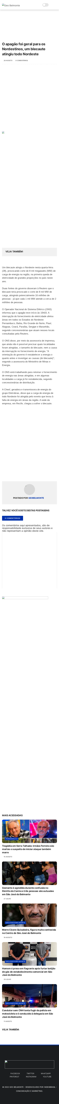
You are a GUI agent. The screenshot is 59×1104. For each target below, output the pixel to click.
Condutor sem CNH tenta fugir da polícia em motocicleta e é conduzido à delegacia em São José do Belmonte (27, 1013)
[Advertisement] (29, 99)
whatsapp (46, 1073)
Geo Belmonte (16, 1087)
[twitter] (10, 474)
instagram (31, 1077)
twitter (30, 1073)
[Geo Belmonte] (11, 5)
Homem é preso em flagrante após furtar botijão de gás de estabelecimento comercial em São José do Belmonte (28, 971)
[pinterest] (21, 474)
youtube (47, 1077)
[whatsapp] (15, 474)
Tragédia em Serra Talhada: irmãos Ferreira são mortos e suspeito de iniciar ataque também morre (28, 849)
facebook (15, 1073)
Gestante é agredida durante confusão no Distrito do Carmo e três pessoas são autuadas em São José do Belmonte (28, 891)
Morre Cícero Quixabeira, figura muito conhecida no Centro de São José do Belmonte (29, 931)
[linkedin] (26, 474)
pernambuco (12, 839)
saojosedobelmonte (15, 923)
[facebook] (4, 474)
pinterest (14, 1077)
